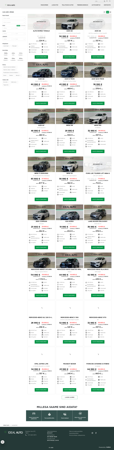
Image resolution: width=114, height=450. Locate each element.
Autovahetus (96, 5)
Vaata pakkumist (41, 57)
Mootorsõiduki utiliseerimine (77, 435)
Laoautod (55, 5)
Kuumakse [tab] (23, 25)
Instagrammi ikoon (92, 433)
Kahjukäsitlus (52, 435)
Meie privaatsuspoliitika (75, 431)
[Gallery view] (107, 12)
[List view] (110, 12)
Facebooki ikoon (96, 433)
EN (107, 1)
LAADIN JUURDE (69, 397)
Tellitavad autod (67, 5)
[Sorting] (104, 12)
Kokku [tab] (18, 25)
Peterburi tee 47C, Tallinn (30, 432)
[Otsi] (105, 1)
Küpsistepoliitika (73, 433)
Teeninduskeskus (82, 5)
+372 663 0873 (31, 435)
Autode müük (53, 439)
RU (110, 1)
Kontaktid (107, 5)
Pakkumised (44, 5)
